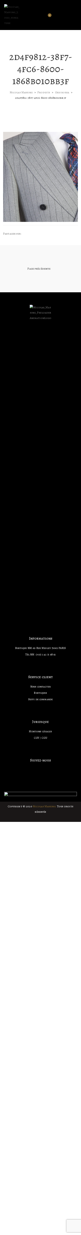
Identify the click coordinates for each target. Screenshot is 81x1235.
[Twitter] (48, 769)
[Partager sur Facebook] (27, 233)
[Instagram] (40, 769)
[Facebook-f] (33, 769)
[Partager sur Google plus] (43, 233)
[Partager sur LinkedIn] (35, 233)
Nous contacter (40, 686)
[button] (75, 14)
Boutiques (40, 693)
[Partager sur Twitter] (31, 233)
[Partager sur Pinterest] (46, 233)
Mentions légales (40, 731)
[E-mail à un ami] (50, 233)
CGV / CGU (40, 738)
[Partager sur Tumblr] (39, 233)
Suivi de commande (40, 699)
